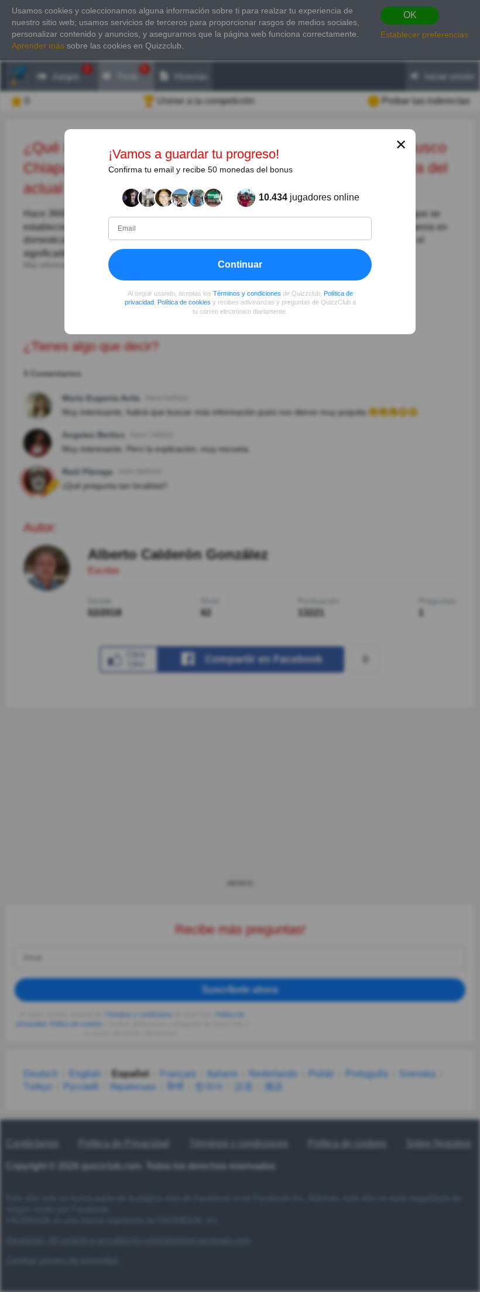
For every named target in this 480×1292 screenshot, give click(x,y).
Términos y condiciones (247, 293)
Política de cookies (184, 302)
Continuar (240, 264)
